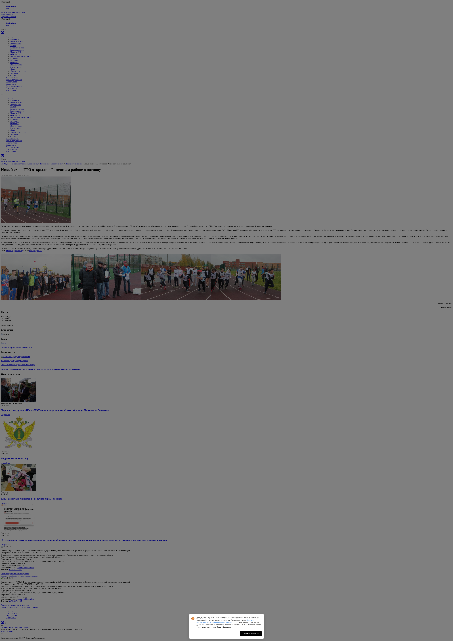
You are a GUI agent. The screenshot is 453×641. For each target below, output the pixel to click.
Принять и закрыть (251, 634)
